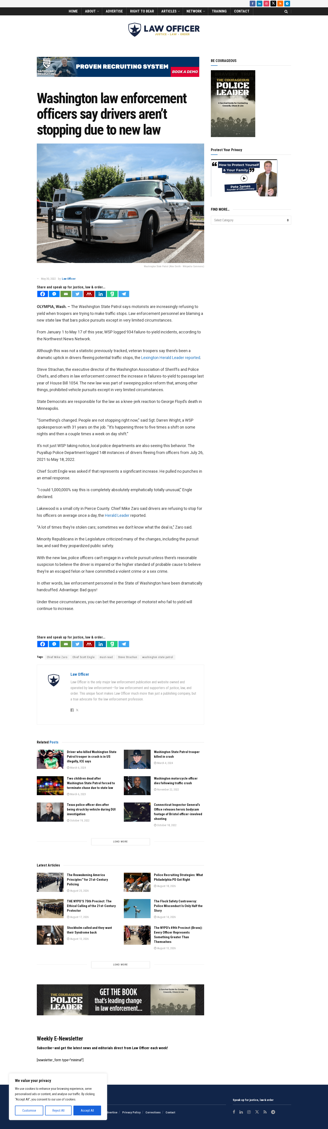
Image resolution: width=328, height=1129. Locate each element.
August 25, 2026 (79, 890)
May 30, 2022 (48, 278)
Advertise (114, 11)
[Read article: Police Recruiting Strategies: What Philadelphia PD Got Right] (137, 882)
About (90, 11)
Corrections (153, 1112)
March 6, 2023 (77, 794)
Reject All (58, 1110)
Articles (168, 11)
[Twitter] (77, 294)
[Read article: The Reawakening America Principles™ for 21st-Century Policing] (50, 882)
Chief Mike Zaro (57, 657)
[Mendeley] (89, 294)
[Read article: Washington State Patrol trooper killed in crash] (137, 759)
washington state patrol (157, 657)
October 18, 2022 (166, 825)
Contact (241, 11)
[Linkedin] (100, 294)
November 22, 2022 (167, 789)
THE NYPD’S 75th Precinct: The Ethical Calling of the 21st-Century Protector (91, 906)
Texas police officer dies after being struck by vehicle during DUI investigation (91, 809)
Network (194, 11)
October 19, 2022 (79, 820)
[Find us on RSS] (280, 3)
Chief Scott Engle (84, 657)
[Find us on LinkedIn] (259, 3)
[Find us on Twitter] (273, 3)
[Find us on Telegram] (287, 3)
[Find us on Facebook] (252, 3)
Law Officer (69, 278)
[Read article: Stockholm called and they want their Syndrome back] (50, 935)
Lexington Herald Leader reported (170, 357)
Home (73, 11)
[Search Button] (286, 11)
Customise (29, 1110)
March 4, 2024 (164, 763)
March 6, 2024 (77, 767)
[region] (58, 1096)
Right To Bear (142, 11)
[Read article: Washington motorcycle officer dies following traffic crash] (137, 785)
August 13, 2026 (79, 938)
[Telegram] (123, 294)
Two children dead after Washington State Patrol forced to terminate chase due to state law (91, 783)
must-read (106, 657)
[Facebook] (42, 294)
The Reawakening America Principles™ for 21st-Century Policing (87, 879)
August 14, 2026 (166, 917)
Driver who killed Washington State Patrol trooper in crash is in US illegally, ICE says (91, 756)
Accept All (87, 1110)
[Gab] (112, 294)
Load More (120, 841)
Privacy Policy (131, 1112)
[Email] (65, 294)
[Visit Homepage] (164, 30)
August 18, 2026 (166, 886)
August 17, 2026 (79, 917)
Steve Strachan (127, 657)
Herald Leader (117, 515)
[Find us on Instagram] (266, 3)
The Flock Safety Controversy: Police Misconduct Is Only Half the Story (178, 906)
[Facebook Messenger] (54, 294)
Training (219, 11)
